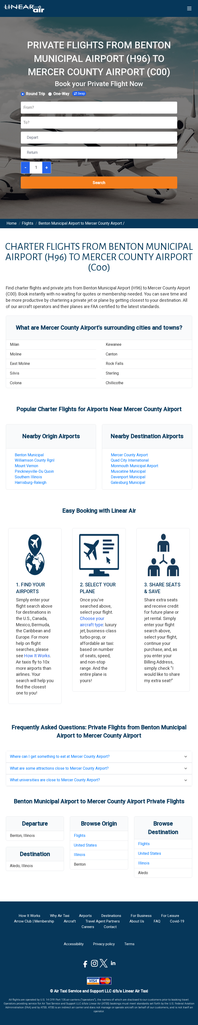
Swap (81, 93)
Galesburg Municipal (128, 482)
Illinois (79, 854)
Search (99, 182)
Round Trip (35, 93)
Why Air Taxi (59, 916)
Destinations (111, 916)
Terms (129, 944)
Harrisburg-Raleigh (30, 482)
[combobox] (23, 108)
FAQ (157, 921)
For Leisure (170, 916)
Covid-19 (177, 921)
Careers (88, 927)
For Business (141, 916)
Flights (79, 835)
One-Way (61, 93)
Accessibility (74, 944)
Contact (110, 927)
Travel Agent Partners (102, 921)
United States (85, 845)
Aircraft (70, 921)
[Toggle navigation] (189, 8)
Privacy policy (104, 944)
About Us (136, 921)
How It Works (37, 655)
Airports (85, 916)
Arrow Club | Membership (34, 921)
